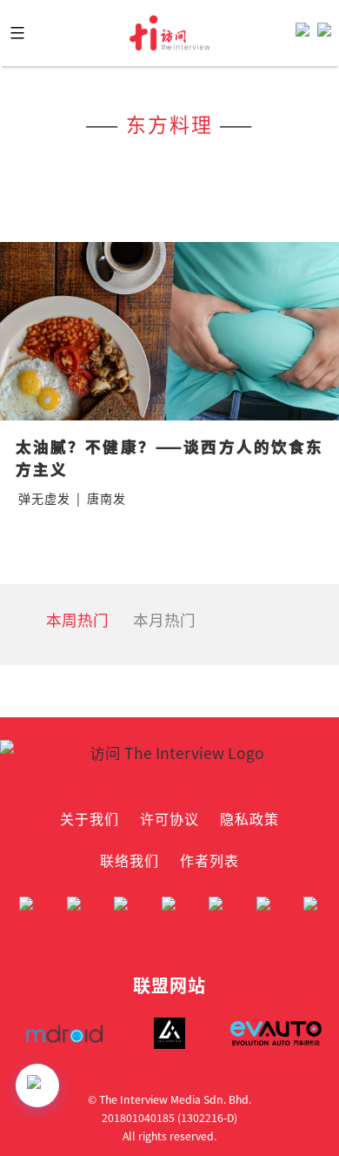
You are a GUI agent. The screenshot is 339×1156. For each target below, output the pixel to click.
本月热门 (164, 619)
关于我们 (89, 818)
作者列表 (209, 860)
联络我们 (129, 860)
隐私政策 (249, 818)
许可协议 (169, 818)
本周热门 (77, 619)
